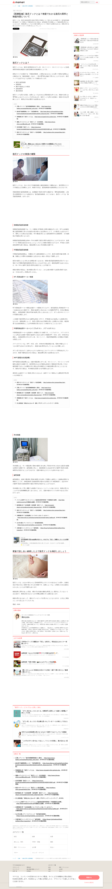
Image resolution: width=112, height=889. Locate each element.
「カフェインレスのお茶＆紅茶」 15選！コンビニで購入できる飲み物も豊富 (89, 65)
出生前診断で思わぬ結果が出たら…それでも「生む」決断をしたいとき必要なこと (45, 540)
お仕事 (60, 869)
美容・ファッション (64, 867)
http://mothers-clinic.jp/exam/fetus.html (54, 132)
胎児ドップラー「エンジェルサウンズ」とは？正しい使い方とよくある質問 (89, 89)
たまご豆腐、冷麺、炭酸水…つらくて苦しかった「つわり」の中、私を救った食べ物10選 (89, 113)
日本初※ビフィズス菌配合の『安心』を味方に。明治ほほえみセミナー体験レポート (44, 642)
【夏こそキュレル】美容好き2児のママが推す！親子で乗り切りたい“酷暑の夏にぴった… (45, 671)
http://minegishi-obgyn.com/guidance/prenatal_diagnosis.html (36, 794)
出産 (49, 871)
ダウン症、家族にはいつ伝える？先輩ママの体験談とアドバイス (41, 144)
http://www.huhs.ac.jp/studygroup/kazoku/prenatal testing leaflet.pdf (36, 517)
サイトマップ (16, 869)
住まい (60, 871)
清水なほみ (26, 617)
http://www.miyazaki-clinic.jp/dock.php (45, 116)
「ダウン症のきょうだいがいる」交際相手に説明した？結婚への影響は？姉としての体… (45, 712)
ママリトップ (16, 867)
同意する (89, 877)
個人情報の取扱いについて (33, 869)
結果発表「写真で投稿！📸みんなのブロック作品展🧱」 (39, 662)
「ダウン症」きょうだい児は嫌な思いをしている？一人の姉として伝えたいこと (45, 722)
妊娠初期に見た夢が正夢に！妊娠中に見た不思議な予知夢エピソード (89, 82)
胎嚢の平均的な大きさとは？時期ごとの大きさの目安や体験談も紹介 (89, 106)
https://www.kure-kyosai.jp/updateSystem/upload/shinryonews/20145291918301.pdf (35, 781)
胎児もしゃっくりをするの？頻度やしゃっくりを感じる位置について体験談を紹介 (89, 57)
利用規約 (29, 871)
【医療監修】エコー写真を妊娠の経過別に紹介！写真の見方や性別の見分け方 (89, 40)
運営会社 (29, 867)
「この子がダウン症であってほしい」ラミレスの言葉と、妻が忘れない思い (45, 742)
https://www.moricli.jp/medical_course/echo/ (30, 525)
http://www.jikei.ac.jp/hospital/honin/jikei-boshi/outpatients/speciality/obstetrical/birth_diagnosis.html (41, 764)
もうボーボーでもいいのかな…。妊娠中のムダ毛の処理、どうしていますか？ (89, 74)
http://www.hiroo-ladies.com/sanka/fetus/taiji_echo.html (35, 759)
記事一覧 (15, 871)
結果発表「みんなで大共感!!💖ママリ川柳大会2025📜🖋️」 (40, 653)
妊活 (49, 867)
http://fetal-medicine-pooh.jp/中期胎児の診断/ (30, 803)
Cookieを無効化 (89, 882)
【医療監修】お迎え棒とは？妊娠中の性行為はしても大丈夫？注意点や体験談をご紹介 (89, 48)
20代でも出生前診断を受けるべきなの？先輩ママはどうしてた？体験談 (44, 732)
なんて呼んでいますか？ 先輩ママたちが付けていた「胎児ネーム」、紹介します (89, 98)
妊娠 (49, 869)
